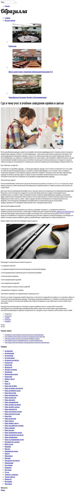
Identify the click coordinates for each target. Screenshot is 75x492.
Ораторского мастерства (12, 460)
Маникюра (8, 446)
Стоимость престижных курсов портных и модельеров (24, 335)
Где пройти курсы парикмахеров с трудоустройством (23, 340)
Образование (9, 456)
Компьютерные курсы (11, 374)
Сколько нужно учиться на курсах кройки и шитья (22, 338)
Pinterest (8, 319)
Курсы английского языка (13, 390)
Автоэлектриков (10, 358)
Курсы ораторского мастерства (14, 435)
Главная (7, 6)
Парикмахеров (9, 463)
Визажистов (8, 367)
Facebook (8, 316)
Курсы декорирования (11, 402)
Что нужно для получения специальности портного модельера (27, 342)
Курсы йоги (8, 416)
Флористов (8, 479)
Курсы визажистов (10, 397)
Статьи (7, 472)
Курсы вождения (10, 400)
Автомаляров (9, 351)
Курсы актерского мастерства (14, 388)
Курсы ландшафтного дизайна (14, 425)
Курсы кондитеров (10, 418)
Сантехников (8, 465)
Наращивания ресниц (11, 451)
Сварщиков (8, 467)
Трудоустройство (10, 477)
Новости (7, 453)
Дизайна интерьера (11, 369)
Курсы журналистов (11, 409)
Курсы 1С (7, 383)
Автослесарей (9, 355)
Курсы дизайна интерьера (13, 404)
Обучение (8, 458)
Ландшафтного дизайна (12, 442)
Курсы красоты (9, 421)
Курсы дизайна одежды (12, 407)
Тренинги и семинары (11, 474)
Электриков (8, 484)
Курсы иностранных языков (13, 411)
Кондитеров (8, 376)
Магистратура (9, 444)
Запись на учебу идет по (65, 211)
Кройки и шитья (10, 379)
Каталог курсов (10, 20)
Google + (8, 321)
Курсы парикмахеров (11, 437)
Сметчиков (8, 470)
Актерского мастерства (12, 360)
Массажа (7, 449)
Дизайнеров (8, 372)
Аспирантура (8, 362)
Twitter (7, 318)
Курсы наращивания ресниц (13, 432)
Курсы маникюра (10, 428)
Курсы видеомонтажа (11, 395)
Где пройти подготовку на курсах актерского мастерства (25, 336)
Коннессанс (13, 46)
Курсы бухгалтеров (10, 393)
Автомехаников (9, 353)
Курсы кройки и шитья (12, 423)
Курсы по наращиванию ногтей (14, 439)
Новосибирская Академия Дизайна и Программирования (27, 97)
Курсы (6, 381)
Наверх (3, 490)
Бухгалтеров (8, 365)
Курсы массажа (9, 430)
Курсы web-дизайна (11, 386)
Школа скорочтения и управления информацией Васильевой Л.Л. (31, 71)
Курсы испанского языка (12, 414)
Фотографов (8, 481)
